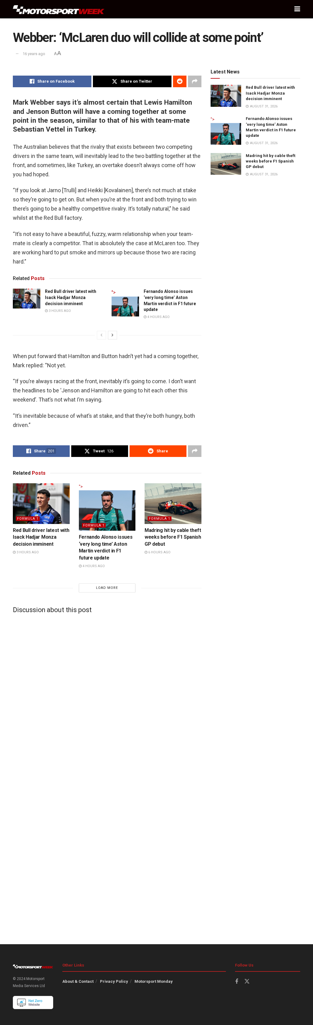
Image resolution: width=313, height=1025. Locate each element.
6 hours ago (159, 552)
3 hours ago (59, 311)
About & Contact (78, 981)
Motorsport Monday (153, 981)
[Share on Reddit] (179, 81)
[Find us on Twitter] (247, 981)
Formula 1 (28, 519)
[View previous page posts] (101, 335)
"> (114, 292)
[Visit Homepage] (59, 9)
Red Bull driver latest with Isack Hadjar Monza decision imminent (70, 297)
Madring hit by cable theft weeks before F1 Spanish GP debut (173, 537)
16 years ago (34, 53)
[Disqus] (107, 694)
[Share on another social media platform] (194, 81)
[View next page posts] (112, 335)
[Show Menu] (297, 9)
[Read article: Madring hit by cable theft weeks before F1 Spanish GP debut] (173, 503)
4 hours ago (158, 317)
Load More (107, 588)
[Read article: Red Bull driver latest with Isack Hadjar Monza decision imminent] (26, 298)
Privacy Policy (114, 981)
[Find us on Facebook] (236, 981)
